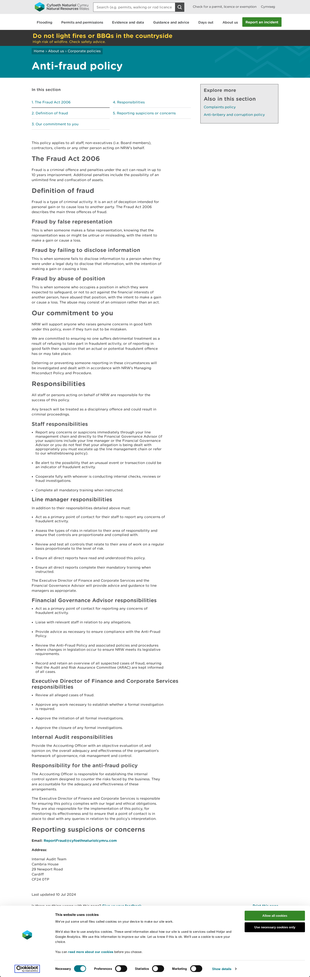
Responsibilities (131, 102)
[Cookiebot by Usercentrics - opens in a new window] (27, 969)
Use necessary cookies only (274, 927)
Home (39, 51)
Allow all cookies (274, 915)
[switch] (121, 968)
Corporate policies (84, 51)
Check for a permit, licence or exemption (225, 7)
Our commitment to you (57, 124)
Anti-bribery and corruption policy (234, 114)
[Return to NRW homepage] (62, 6)
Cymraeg (268, 7)
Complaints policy (220, 107)
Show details (221, 968)
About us (56, 51)
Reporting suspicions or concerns (146, 113)
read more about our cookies (90, 951)
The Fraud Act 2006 (53, 102)
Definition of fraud (52, 113)
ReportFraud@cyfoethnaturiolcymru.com (80, 840)
